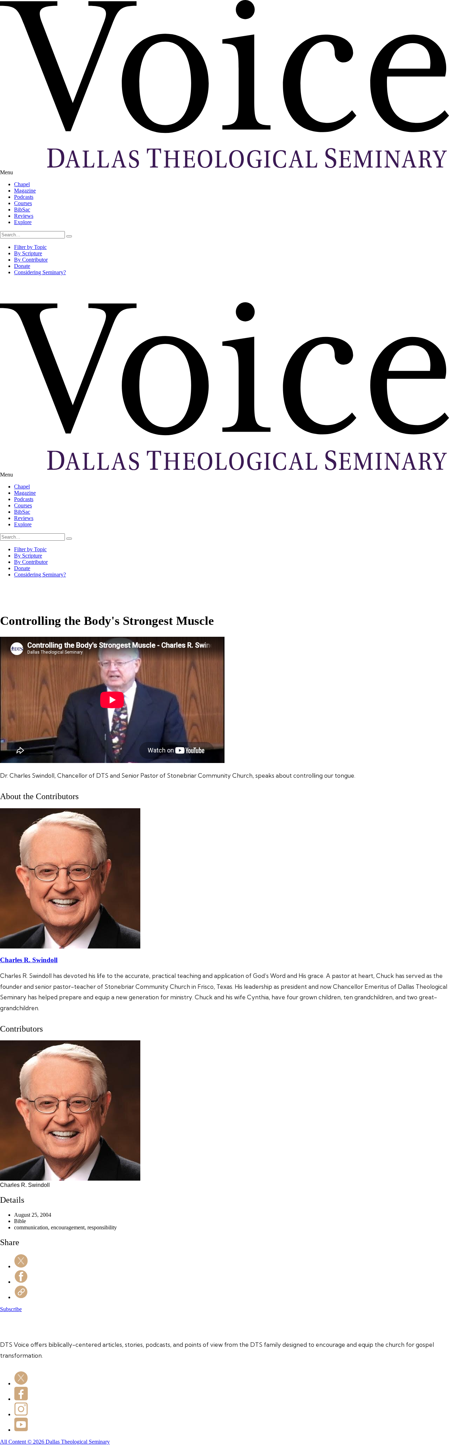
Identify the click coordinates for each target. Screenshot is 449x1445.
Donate (22, 266)
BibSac (22, 209)
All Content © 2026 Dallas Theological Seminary (55, 1442)
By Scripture (28, 253)
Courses (23, 203)
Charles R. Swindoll (29, 960)
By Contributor (31, 260)
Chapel (22, 184)
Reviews (23, 216)
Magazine (25, 191)
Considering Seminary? (40, 272)
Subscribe (11, 1309)
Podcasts (23, 197)
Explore (23, 222)
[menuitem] (231, 184)
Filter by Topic (30, 247)
